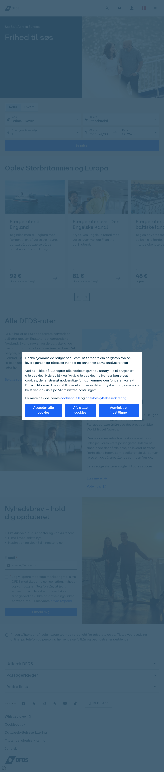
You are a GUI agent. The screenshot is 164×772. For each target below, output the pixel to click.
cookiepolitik (70, 398)
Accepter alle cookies (43, 410)
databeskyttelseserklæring (106, 398)
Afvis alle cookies (80, 410)
